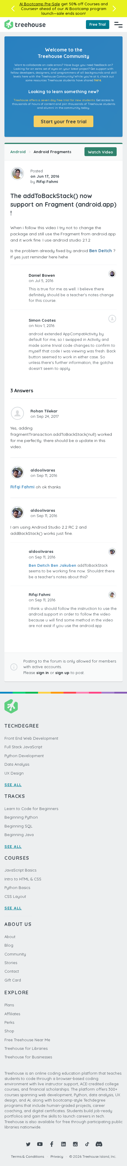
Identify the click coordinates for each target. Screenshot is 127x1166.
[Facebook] (52, 1144)
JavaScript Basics (20, 870)
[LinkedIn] (63, 1144)
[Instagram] (75, 1144)
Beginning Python (21, 817)
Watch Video (100, 152)
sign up (62, 672)
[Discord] (99, 1144)
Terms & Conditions (27, 1156)
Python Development (24, 755)
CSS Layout (15, 896)
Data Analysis (16, 764)
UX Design (14, 773)
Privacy (57, 1156)
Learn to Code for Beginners (31, 808)
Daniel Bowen (42, 275)
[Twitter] (28, 1144)
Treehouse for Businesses (28, 1057)
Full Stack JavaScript (23, 746)
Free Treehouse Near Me (27, 1039)
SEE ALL (13, 784)
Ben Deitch (100, 250)
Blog (8, 945)
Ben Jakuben (63, 565)
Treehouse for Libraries (26, 1048)
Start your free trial (64, 121)
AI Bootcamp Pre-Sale (39, 3)
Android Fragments (52, 151)
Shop (9, 1031)
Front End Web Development (31, 738)
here (97, 80)
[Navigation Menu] (118, 24)
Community (15, 954)
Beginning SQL (18, 826)
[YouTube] (40, 1144)
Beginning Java (19, 834)
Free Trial (97, 24)
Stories (10, 962)
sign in (42, 672)
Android (18, 151)
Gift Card (12, 980)
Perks (9, 1022)
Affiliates (12, 1013)
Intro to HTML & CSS (22, 879)
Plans (9, 1005)
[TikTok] (87, 1144)
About (9, 936)
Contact (11, 971)
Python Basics (17, 887)
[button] (13, 8)
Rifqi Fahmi (22, 487)
